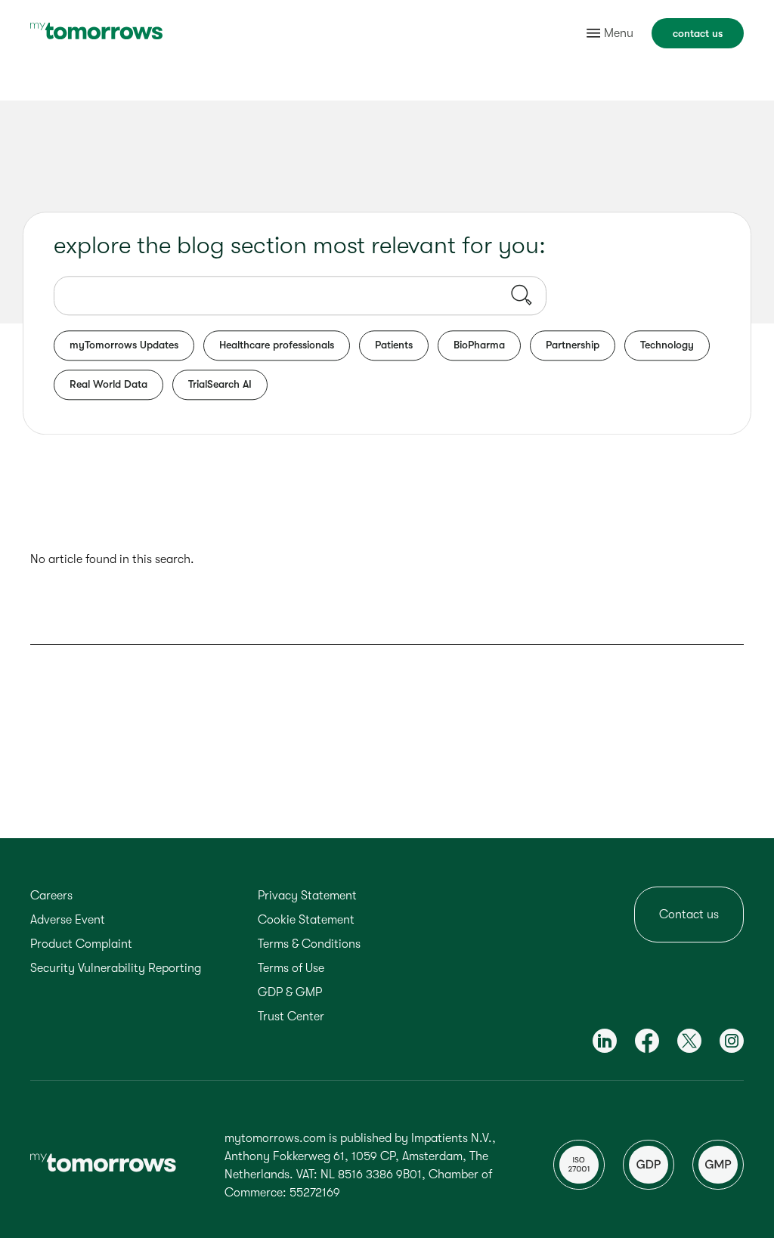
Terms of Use (291, 968)
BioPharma (479, 345)
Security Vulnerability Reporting (115, 968)
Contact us (689, 914)
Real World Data (108, 384)
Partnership (572, 345)
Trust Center (291, 1016)
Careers (51, 895)
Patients (394, 345)
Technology (667, 345)
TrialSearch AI (220, 384)
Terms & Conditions (309, 944)
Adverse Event (67, 920)
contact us (698, 33)
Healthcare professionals (276, 345)
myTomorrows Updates (124, 345)
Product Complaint (81, 944)
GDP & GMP (290, 992)
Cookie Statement (306, 920)
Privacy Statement (307, 895)
